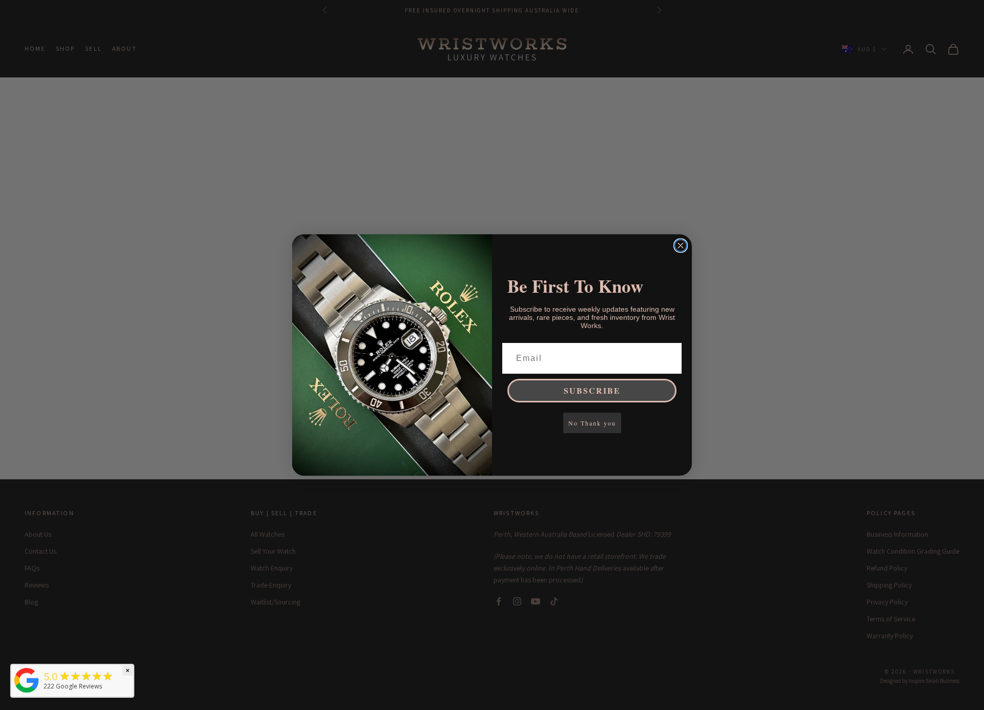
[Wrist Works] (27, 680)
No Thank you (592, 423)
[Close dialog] (680, 245)
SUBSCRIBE (592, 390)
